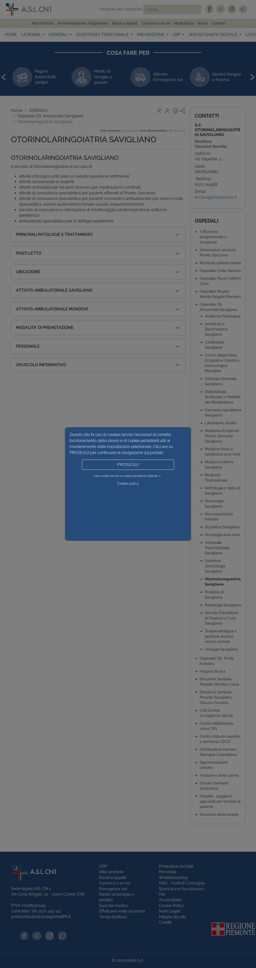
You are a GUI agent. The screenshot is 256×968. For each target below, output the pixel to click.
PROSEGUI (128, 464)
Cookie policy (128, 483)
